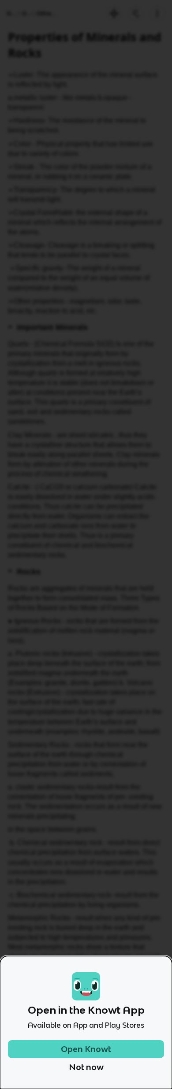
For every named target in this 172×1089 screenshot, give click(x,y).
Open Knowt (86, 1049)
